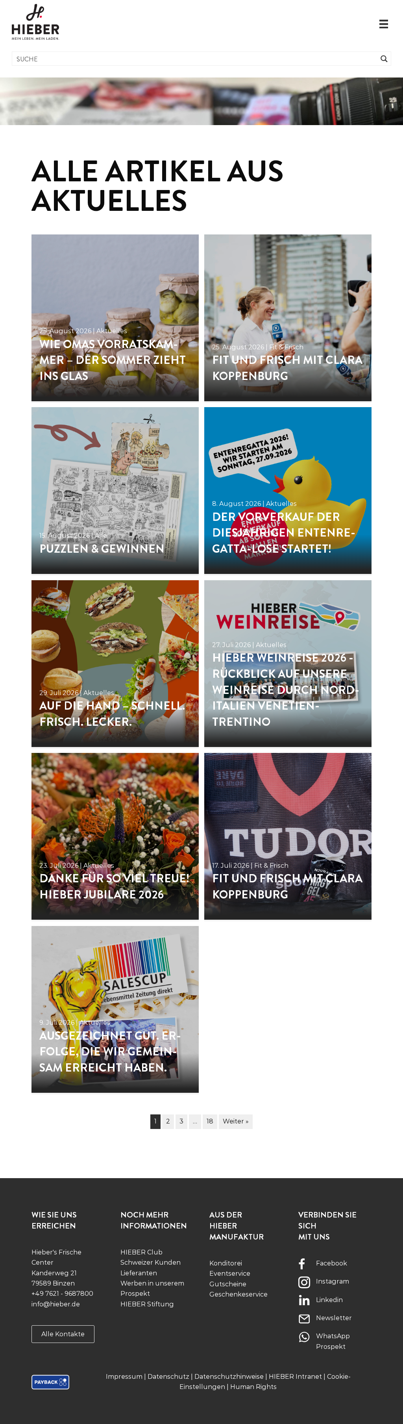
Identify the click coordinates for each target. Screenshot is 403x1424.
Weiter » (236, 1121)
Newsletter (334, 1318)
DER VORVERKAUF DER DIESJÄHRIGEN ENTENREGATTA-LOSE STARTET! (283, 533)
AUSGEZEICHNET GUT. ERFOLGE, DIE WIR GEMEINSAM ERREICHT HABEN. (110, 1052)
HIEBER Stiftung (147, 1304)
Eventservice (229, 1273)
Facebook (331, 1263)
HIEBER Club (141, 1252)
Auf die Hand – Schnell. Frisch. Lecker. (112, 714)
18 (210, 1121)
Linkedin (329, 1300)
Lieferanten (138, 1273)
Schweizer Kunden (150, 1262)
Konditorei (225, 1263)
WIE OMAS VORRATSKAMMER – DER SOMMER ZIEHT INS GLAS (112, 360)
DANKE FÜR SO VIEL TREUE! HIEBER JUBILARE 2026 (114, 887)
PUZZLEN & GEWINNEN (102, 549)
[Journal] (115, 318)
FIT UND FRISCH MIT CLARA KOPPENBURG (287, 368)
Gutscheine (227, 1284)
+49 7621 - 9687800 (62, 1293)
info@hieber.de (55, 1304)
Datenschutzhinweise (229, 1376)
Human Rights (253, 1387)
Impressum (124, 1376)
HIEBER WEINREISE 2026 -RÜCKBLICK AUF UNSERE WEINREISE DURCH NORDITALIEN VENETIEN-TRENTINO (285, 690)
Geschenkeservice (238, 1294)
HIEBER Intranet (295, 1376)
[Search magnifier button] (384, 59)
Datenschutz (168, 1376)
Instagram (332, 1281)
